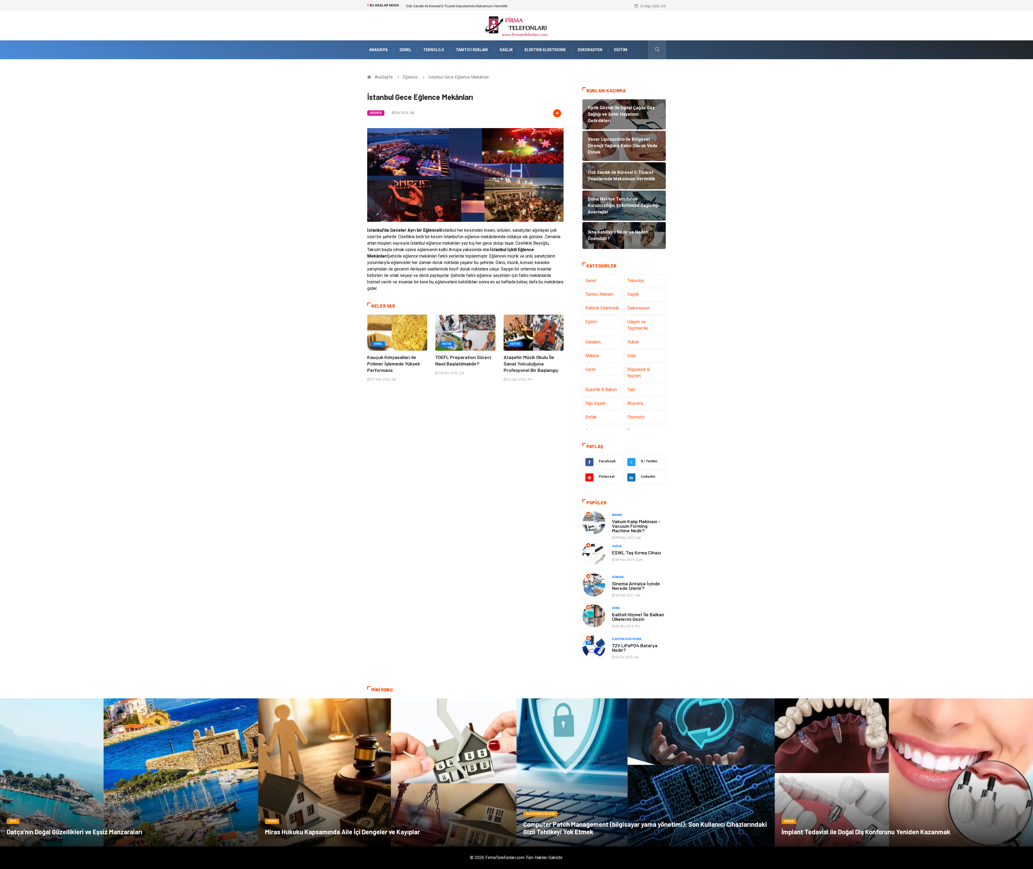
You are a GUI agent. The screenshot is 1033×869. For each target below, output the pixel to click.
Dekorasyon (590, 50)
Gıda (631, 355)
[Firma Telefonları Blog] (516, 25)
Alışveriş (635, 403)
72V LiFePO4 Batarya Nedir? (634, 647)
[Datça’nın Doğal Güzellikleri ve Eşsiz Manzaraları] (129, 772)
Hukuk (633, 341)
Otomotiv (636, 417)
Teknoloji (433, 50)
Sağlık (506, 50)
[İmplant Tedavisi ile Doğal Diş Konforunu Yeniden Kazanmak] (904, 772)
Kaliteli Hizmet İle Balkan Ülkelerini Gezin (638, 616)
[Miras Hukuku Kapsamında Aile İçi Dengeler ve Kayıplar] (387, 772)
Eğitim (620, 50)
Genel (405, 50)
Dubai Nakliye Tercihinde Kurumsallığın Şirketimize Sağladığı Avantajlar (460, 6)
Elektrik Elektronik (545, 50)
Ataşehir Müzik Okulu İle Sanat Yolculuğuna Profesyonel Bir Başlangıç (531, 363)
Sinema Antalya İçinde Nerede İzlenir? (636, 585)
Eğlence (410, 77)
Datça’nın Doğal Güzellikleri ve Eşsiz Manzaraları (74, 832)
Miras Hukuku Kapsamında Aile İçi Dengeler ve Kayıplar (342, 832)
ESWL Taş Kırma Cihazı (636, 552)
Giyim (590, 369)
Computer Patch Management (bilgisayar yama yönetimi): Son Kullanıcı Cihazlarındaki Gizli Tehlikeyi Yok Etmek (645, 828)
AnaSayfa (378, 50)
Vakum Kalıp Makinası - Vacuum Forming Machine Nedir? (636, 525)
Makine (592, 355)
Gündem (593, 341)
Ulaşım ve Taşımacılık (637, 325)
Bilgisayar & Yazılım (638, 372)
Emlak (591, 417)
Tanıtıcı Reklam (472, 50)
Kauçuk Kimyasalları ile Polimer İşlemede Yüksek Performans (393, 363)
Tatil (631, 389)
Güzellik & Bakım (601, 389)
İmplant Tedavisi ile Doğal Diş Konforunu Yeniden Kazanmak (865, 832)
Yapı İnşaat (595, 403)
